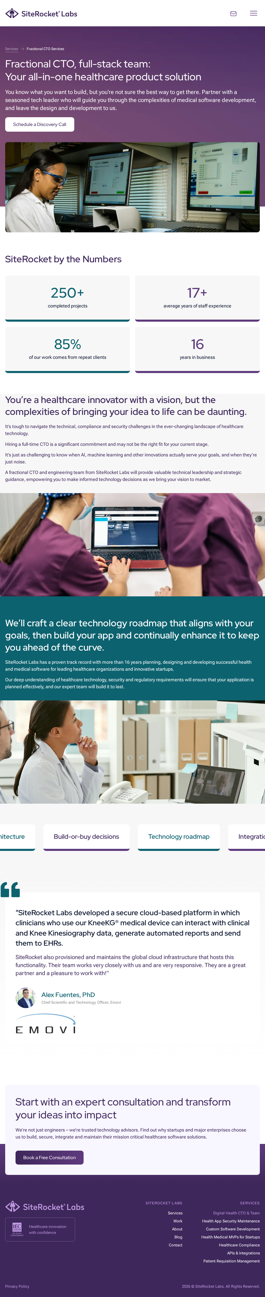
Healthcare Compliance (239, 1245)
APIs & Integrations (243, 1253)
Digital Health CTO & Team (236, 1213)
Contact (175, 1245)
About (177, 1229)
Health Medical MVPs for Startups (230, 1237)
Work (177, 1221)
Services (175, 1213)
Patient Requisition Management (231, 1261)
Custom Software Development (233, 1229)
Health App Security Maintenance (231, 1221)
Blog (178, 1237)
